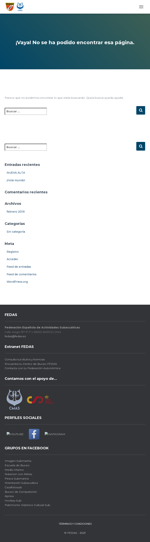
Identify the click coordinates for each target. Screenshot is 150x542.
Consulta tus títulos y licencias (25, 359)
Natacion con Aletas (18, 474)
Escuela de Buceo (17, 465)
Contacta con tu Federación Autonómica (32, 368)
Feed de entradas (19, 266)
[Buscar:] (70, 114)
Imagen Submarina (18, 461)
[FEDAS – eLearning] (16, 7)
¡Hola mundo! (16, 180)
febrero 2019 (16, 211)
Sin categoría (16, 231)
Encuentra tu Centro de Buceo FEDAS (31, 364)
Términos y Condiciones (75, 523)
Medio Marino (14, 470)
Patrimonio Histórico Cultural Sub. (28, 505)
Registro (13, 251)
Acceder (12, 259)
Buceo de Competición (21, 492)
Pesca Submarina (17, 478)
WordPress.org (17, 281)
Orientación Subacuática (21, 483)
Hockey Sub (13, 500)
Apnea (9, 496)
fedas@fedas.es (15, 336)
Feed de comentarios (22, 274)
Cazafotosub (13, 487)
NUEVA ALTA (16, 172)
